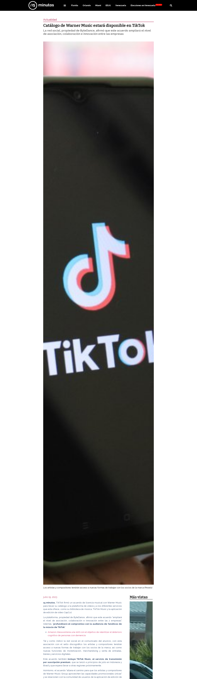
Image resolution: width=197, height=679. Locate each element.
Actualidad (50, 19)
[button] (65, 5)
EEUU (108, 5)
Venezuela (120, 5)
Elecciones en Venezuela (146, 5)
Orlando (87, 5)
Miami (98, 5)
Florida (74, 5)
